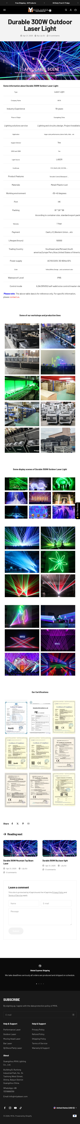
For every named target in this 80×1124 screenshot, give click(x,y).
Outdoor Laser (9, 1034)
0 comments (54, 35)
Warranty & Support (41, 1048)
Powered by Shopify (23, 1116)
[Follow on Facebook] (4, 1107)
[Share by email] (28, 824)
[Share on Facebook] (12, 824)
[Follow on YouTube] (15, 1107)
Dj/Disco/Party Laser (12, 1048)
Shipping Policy (39, 1038)
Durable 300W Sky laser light (55, 860)
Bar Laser (7, 1043)
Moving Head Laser (11, 1038)
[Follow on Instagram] (10, 1107)
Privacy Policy (57, 892)
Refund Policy (38, 1034)
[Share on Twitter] (18, 824)
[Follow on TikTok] (20, 1107)
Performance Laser (12, 1029)
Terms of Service (15, 895)
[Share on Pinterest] (23, 824)
